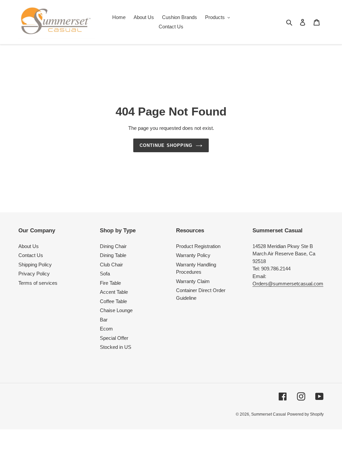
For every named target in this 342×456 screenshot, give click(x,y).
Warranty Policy (193, 255)
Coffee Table (113, 301)
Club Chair (111, 264)
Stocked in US (115, 347)
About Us (28, 246)
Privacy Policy (34, 273)
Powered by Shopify (305, 414)
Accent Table (114, 292)
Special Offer (114, 338)
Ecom (106, 328)
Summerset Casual (268, 414)
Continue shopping (166, 145)
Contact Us (30, 255)
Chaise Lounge (116, 310)
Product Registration (198, 246)
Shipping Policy (35, 264)
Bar (104, 319)
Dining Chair (113, 246)
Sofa (105, 273)
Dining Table (113, 255)
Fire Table (110, 283)
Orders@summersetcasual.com (287, 283)
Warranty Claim (193, 281)
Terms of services (37, 283)
